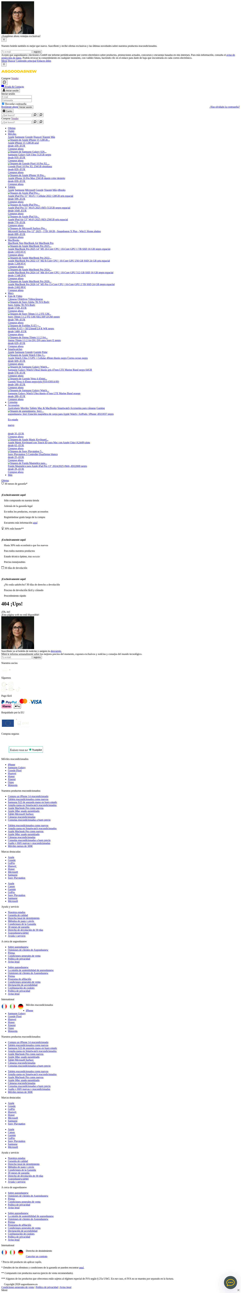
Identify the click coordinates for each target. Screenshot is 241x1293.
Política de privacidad (19, 958)
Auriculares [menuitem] (14, 408)
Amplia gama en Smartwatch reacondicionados (32, 805)
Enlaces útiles (44, 60)
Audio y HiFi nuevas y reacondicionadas (29, 843)
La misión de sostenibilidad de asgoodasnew (31, 970)
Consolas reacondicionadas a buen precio (29, 820)
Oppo (11, 782)
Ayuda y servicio (16, 935)
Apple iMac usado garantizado (24, 811)
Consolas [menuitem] (12, 402)
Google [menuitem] (29, 137)
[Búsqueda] (35, 115)
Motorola (12, 785)
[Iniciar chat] (4, 82)
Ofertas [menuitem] (11, 128)
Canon (11, 886)
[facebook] (5, 683)
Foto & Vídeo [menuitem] (15, 296)
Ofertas (5, 480)
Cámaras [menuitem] (12, 299)
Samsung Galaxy (17, 767)
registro (37, 52)
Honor (11, 776)
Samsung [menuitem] (19, 137)
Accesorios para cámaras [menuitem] (83, 408)
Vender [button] (15, 78)
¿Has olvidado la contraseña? (225, 106)
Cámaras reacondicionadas (21, 817)
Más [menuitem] (53, 137)
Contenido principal (26, 60)
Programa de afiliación (19, 979)
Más (10, 475)
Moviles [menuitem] (24, 408)
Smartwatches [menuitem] (15, 349)
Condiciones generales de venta (24, 955)
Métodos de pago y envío (21, 921)
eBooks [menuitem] (61, 190)
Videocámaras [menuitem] (35, 299)
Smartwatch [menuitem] (63, 408)
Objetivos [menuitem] (23, 299)
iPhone (11, 764)
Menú (4, 60)
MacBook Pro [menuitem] (46, 243)
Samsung (12, 875)
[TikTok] (19, 688)
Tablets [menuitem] (11, 187)
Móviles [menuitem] (12, 134)
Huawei (12, 773)
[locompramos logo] (2, 742)
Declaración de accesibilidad (22, 985)
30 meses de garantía (18, 927)
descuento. (56, 651)
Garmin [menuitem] (37, 352)
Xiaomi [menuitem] (46, 137)
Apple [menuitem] (11, 137)
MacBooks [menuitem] (13, 240)
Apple (11, 857)
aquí (35, 522)
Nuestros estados (16, 912)
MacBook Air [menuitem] (31, 243)
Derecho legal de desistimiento (24, 918)
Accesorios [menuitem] (13, 405)
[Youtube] (12, 683)
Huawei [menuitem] (37, 137)
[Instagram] (5, 688)
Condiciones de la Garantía (22, 924)
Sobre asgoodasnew (18, 947)
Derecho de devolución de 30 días (25, 930)
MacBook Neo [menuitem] (15, 243)
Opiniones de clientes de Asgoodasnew (28, 950)
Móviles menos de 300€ (20, 846)
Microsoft (13, 872)
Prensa (11, 952)
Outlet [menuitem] (11, 131)
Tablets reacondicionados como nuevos (28, 799)
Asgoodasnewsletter (18, 932)
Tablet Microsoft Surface (21, 814)
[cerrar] (4, 40)
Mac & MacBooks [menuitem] (47, 408)
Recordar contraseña (15, 103)
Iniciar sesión (25, 107)
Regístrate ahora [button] (9, 106)
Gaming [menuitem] (100, 408)
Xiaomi (12, 779)
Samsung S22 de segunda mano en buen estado (32, 802)
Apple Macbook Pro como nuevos (25, 808)
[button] (19, 75)
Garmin (12, 889)
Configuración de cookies (21, 987)
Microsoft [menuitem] (30, 190)
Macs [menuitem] (10, 293)
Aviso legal (14, 961)
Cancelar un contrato (36, 1256)
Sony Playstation (16, 877)
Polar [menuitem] (44, 352)
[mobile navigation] (4, 64)
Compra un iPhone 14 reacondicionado (28, 796)
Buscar (11, 60)
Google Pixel (14, 770)
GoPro (11, 863)
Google (12, 860)
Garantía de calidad (18, 915)
